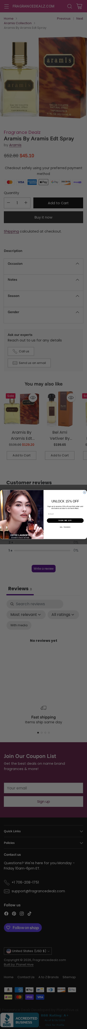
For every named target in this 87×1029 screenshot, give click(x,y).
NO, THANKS (65, 527)
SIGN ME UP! (65, 521)
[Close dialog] (84, 492)
